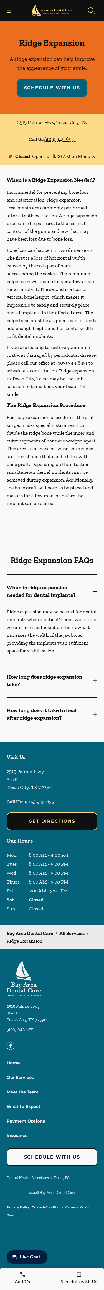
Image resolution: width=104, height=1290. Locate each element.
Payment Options (26, 1121)
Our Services (20, 1077)
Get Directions (52, 821)
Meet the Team (23, 1092)
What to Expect (23, 1106)
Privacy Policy (18, 1207)
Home (13, 1063)
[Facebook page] (10, 1046)
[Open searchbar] (91, 10)
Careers (71, 1207)
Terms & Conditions (47, 1207)
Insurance (17, 1135)
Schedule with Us (52, 87)
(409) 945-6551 (60, 139)
